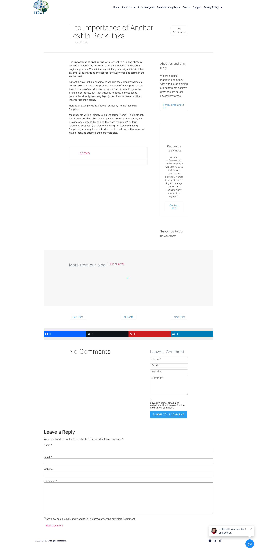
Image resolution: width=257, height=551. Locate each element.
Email (48, 457)
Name (48, 445)
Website (48, 469)
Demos (187, 7)
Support (197, 7)
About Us (127, 7)
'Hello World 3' (128, 286)
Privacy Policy (211, 7)
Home (116, 7)
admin (85, 153)
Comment (50, 481)
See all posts (117, 264)
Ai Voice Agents (146, 7)
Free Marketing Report (169, 7)
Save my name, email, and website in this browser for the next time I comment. (167, 405)
